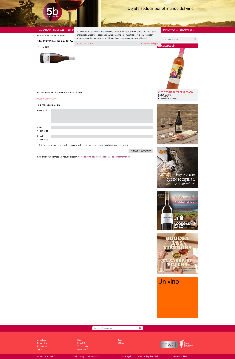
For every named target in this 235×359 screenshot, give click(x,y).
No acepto (153, 43)
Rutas (79, 339)
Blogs (120, 339)
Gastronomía (83, 349)
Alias (39, 127)
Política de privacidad (148, 356)
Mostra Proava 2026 (167, 29)
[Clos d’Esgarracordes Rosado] (177, 68)
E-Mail (40, 136)
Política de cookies (85, 43)
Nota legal (126, 356)
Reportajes (58, 29)
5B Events (122, 343)
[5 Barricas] (52, 12)
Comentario (42, 110)
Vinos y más (82, 346)
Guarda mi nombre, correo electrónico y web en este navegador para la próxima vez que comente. (85, 145)
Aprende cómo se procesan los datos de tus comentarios (104, 156)
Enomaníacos (187, 29)
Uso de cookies (180, 356)
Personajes (72, 29)
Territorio (41, 349)
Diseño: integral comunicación (85, 356)
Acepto (144, 43)
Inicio (39, 35)
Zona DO (81, 343)
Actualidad (45, 29)
